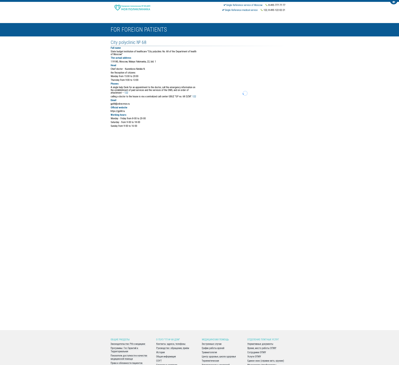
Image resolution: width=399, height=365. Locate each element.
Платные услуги (229, 21)
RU (252, 21)
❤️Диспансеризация (126, 21)
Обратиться (188, 21)
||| (352, 21)
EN (246, 21)
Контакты (207, 21)
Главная (148, 21)
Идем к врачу (166, 21)
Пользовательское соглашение (326, 21)
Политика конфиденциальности (279, 21)
